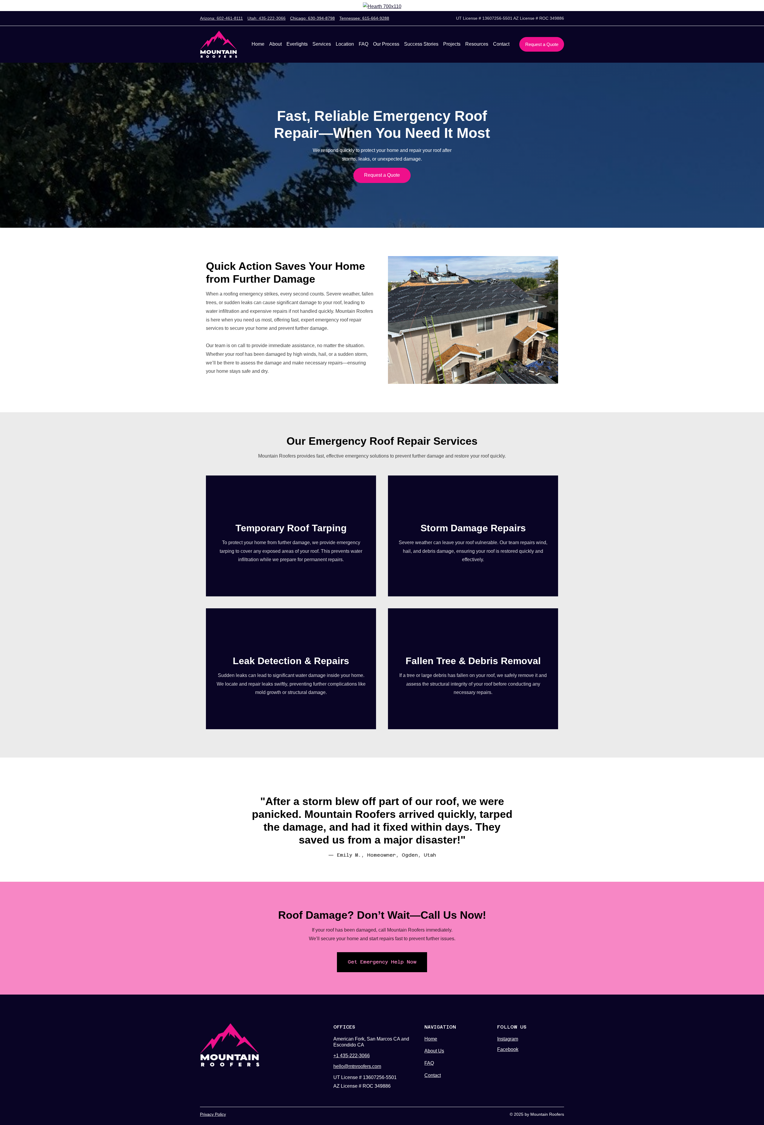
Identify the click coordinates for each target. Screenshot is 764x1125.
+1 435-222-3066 (351, 1055)
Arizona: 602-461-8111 (221, 18)
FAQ (363, 44)
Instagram (507, 1038)
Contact (501, 44)
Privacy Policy (213, 1114)
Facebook (507, 1049)
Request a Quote (541, 44)
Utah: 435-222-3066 (266, 18)
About (275, 44)
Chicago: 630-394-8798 (312, 18)
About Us (434, 1050)
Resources (476, 44)
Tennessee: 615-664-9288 (364, 18)
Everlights (297, 44)
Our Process (386, 44)
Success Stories (421, 44)
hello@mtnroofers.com (357, 1066)
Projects (451, 44)
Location (345, 44)
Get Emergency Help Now (382, 962)
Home (258, 44)
